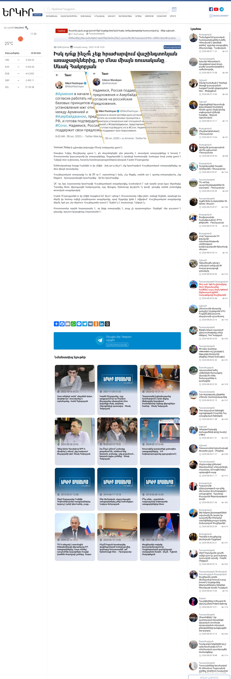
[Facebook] (211, 9)
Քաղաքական (51, 16)
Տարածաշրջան (125, 16)
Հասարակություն (69, 16)
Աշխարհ (111, 16)
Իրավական (99, 16)
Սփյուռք (149, 16)
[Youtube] (216, 9)
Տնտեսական (86, 16)
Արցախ (138, 16)
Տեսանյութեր (221, 16)
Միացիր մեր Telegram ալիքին (119, 338)
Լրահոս (196, 29)
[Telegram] (221, 9)
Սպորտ (173, 16)
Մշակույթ (162, 16)
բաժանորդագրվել (117, 345)
